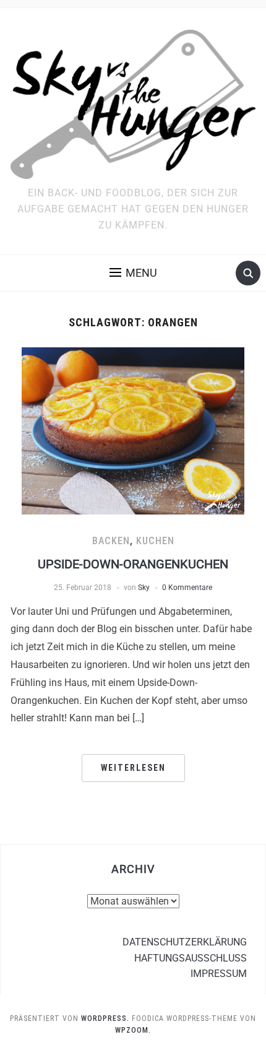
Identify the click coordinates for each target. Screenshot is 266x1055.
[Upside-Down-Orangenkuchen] (133, 430)
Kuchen (155, 541)
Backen (111, 541)
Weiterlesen (133, 768)
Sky (144, 587)
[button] (133, 273)
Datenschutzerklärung (184, 942)
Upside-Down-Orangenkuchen (133, 564)
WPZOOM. (133, 1030)
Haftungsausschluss (190, 958)
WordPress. (105, 1018)
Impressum (219, 973)
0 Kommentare (187, 587)
